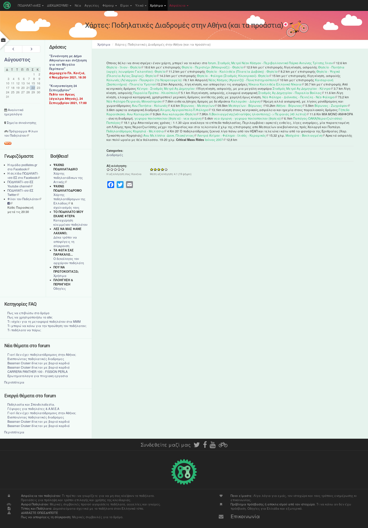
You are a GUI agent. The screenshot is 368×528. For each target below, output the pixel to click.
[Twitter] (197, 446)
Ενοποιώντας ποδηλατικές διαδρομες (35, 359)
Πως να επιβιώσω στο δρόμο (28, 313)
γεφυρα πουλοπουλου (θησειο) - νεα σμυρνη (169, 118)
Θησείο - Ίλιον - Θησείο (124, 67)
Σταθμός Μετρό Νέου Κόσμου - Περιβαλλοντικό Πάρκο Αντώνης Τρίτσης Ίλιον (276, 63)
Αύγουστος (17, 60)
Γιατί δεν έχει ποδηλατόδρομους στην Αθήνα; (41, 354)
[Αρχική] (8, 5)
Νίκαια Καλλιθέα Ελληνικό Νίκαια (276, 84)
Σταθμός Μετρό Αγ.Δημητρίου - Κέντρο (303, 88)
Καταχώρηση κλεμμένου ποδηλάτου (70, 222)
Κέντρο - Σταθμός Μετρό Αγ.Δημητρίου (167, 88)
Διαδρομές (114, 155)
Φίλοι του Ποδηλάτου (24, 199)
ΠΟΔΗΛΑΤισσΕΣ (30, 5)
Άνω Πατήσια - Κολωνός (151, 105)
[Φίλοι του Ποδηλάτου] (223, 446)
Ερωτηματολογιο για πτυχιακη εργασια (37, 376)
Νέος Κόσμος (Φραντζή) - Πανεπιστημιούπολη (243, 80)
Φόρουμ (108, 5)
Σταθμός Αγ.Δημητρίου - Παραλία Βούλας (291, 93)
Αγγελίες (92, 5)
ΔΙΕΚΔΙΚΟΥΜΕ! (58, 5)
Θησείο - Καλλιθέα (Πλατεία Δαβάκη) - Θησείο (243, 71)
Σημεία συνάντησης (21, 122)
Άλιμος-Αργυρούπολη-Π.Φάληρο (185, 110)
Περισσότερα (14, 382)
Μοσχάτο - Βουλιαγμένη (305, 135)
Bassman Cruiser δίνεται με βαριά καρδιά (38, 363)
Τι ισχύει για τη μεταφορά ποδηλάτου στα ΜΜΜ (44, 321)
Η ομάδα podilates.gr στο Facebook (22, 167)
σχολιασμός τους (66, 207)
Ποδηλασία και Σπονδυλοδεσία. (31, 404)
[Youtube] (213, 446)
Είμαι (125, 5)
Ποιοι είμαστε (241, 495)
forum (212, 63)
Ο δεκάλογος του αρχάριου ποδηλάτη (68, 260)
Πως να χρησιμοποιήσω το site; (30, 317)
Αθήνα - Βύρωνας (290, 105)
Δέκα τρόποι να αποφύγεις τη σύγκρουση (65, 241)
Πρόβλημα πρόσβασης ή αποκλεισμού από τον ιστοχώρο (273, 504)
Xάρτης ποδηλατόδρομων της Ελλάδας (69, 198)
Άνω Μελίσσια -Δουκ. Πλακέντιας (169, 135)
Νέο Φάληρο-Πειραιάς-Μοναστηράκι (135, 101)
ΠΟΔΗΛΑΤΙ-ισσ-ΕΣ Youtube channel (20, 184)
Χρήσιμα (157, 5)
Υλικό (139, 5)
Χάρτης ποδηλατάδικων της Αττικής (68, 177)
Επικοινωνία (245, 516)
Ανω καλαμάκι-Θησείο (180, 114)
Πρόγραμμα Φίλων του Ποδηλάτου (21, 133)
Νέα (78, 5)
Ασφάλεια (177, 5)
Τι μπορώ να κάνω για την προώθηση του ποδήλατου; (46, 326)
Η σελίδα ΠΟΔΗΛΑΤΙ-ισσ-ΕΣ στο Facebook (23, 175)
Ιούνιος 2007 (215, 139)
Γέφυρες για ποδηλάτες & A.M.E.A (33, 408)
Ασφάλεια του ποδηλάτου (40, 495)
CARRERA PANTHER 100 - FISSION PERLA (37, 371)
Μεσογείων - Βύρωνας (247, 105)
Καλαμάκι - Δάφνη (247, 101)
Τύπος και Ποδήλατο (36, 508)
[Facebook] (205, 446)
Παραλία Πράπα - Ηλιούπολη (156, 93)
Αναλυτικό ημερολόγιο (13, 112)
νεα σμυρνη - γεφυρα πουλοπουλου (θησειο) (248, 118)
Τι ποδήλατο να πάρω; (24, 330)
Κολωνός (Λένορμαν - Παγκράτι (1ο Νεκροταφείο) (145, 80)
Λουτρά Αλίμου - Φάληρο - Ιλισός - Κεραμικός (232, 135)
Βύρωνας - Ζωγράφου (332, 105)
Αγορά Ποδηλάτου (34, 504)
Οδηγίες (59, 288)
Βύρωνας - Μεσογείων (199, 105)
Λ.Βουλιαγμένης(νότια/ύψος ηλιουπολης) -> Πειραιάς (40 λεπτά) (259, 114)
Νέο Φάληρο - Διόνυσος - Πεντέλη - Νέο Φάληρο (299, 97)
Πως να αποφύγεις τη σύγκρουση (45, 517)
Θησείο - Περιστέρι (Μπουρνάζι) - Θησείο (214, 67)
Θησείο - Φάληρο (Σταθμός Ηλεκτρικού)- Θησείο (234, 76)
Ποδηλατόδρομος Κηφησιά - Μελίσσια (136, 131)
